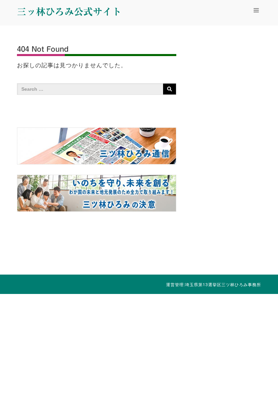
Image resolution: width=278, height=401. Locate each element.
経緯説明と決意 (86, 356)
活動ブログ (156, 356)
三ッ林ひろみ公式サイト (69, 11)
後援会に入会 (191, 356)
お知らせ (225, 356)
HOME (17, 356)
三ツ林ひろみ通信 (121, 361)
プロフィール (52, 356)
